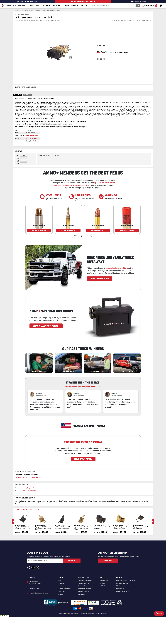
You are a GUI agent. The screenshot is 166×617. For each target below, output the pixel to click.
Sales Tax (81, 594)
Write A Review (55, 20)
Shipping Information (85, 589)
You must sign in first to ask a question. (28, 477)
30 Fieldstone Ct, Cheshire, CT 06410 (35, 582)
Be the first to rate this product (41, 20)
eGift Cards (103, 586)
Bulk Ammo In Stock (138, 1)
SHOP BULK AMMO (83, 459)
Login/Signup (156, 5)
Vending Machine (83, 583)
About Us (61, 586)
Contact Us (61, 583)
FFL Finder (119, 586)
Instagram (28, 567)
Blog (59, 580)
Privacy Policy (62, 591)
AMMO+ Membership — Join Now (83, 1)
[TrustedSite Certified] (93, 603)
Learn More (108, 560)
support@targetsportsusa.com (40, 593)
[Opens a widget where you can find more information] (159, 613)
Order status (104, 580)
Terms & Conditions (64, 589)
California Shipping (122, 591)
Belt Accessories (32, 138)
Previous (13, 521)
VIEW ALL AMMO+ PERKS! (46, 326)
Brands (46, 5)
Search (138, 5)
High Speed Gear (32, 135)
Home (15, 10)
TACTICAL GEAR (22, 10)
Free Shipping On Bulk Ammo (27, 1)
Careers (60, 594)
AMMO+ (56, 5)
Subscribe (71, 560)
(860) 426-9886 (149, 5)
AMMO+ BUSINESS (70, 5)
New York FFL (120, 589)
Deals (83, 5)
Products (34, 5)
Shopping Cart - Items (161, 5)
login (99, 53)
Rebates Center (83, 586)
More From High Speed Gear (27, 510)
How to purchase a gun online (125, 580)
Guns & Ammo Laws (122, 583)
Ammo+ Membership (85, 580)
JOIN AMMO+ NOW (99, 279)
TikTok (37, 567)
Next (153, 521)
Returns (102, 583)
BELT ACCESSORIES (34, 10)
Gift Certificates (83, 591)
